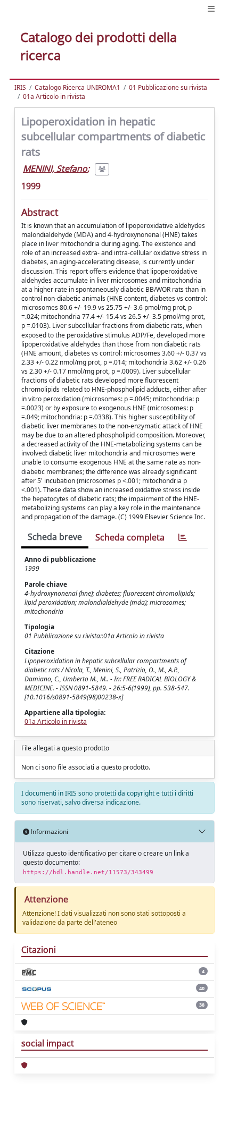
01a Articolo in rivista (54, 96)
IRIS (20, 87)
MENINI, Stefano (55, 168)
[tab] (182, 537)
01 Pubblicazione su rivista (168, 87)
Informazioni (48, 831)
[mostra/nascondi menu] (211, 9)
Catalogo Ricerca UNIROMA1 (77, 87)
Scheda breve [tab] (55, 537)
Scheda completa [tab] (130, 537)
